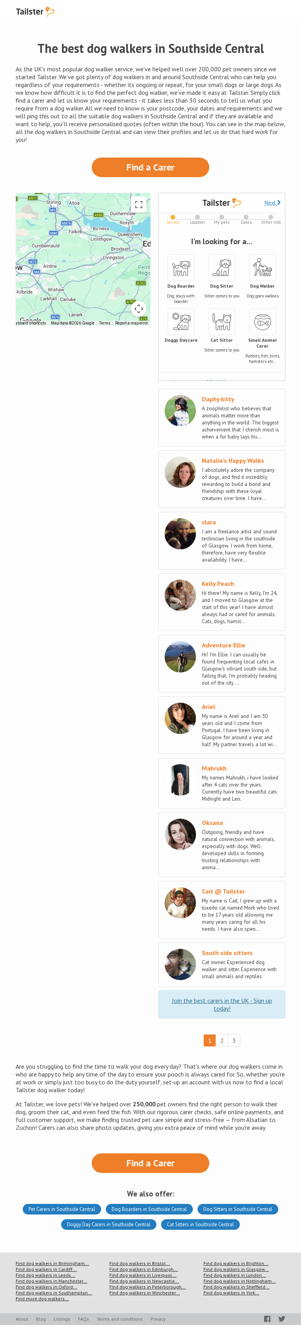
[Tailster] (35, 12)
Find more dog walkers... (42, 1298)
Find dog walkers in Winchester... (144, 1293)
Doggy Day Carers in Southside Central (108, 1224)
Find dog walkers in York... (231, 1293)
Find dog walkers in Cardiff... (46, 1269)
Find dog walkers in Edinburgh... (143, 1269)
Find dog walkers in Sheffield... (236, 1287)
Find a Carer (150, 167)
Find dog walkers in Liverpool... (142, 1275)
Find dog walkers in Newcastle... (144, 1281)
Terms (105, 323)
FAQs (83, 1319)
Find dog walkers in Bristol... (139, 1263)
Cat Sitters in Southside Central (200, 1224)
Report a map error (131, 323)
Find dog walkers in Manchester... (51, 1281)
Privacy (158, 1319)
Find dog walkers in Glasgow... (236, 1269)
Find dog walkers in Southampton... (54, 1293)
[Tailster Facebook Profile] (267, 1318)
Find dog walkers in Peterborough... (147, 1287)
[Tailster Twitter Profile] (281, 1318)
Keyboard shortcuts (28, 323)
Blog (41, 1319)
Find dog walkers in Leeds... (45, 1275)
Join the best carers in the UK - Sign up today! (222, 1004)
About (22, 1319)
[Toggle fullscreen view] (139, 204)
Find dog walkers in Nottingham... (239, 1281)
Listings (62, 1319)
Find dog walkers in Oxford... (46, 1287)
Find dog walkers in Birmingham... (52, 1263)
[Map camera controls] (139, 309)
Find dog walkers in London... (234, 1275)
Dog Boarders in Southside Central (149, 1209)
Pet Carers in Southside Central (62, 1209)
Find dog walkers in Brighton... (235, 1263)
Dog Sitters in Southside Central (237, 1209)
